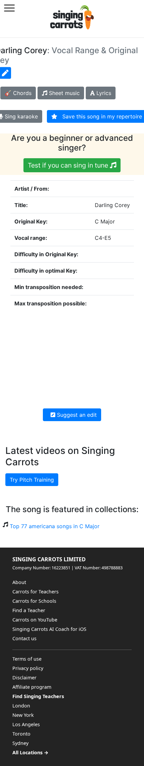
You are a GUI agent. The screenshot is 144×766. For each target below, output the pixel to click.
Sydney (20, 743)
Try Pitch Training (32, 479)
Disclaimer (24, 677)
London (21, 705)
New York (23, 715)
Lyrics (103, 93)
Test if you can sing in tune (69, 165)
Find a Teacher (28, 610)
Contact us (24, 638)
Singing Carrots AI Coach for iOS (49, 629)
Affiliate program (31, 687)
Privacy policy (27, 668)
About (19, 582)
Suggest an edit (76, 414)
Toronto (21, 734)
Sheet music (63, 93)
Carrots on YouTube (34, 619)
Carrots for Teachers (35, 591)
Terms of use (27, 659)
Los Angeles (26, 724)
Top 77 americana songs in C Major (54, 526)
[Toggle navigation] (9, 8)
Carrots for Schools (34, 601)
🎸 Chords (18, 93)
